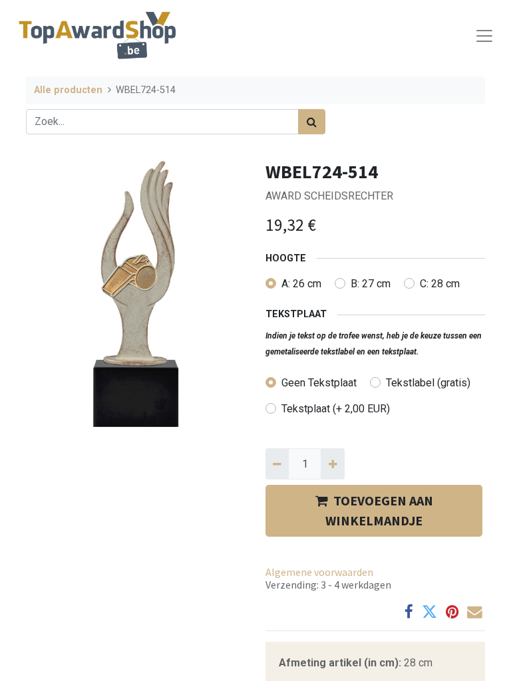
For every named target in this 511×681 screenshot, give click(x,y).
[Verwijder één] (277, 463)
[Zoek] (311, 121)
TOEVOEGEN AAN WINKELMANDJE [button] (379, 510)
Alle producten (68, 90)
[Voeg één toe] (332, 463)
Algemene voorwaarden (319, 572)
